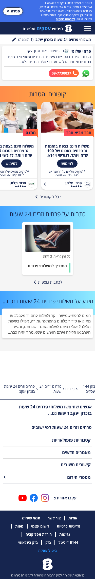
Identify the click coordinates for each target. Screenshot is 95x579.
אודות (72, 518)
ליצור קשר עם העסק (67, 174)
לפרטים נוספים (65, 19)
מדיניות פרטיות (68, 526)
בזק (48, 542)
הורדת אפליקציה (39, 534)
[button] (66, 51)
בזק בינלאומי (28, 542)
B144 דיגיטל (68, 542)
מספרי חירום (79, 477)
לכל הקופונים (50, 197)
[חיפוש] (14, 40)
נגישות (64, 534)
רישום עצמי (40, 526)
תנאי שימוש (31, 518)
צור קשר (54, 518)
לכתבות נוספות (50, 282)
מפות (19, 526)
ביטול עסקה (47, 550)
